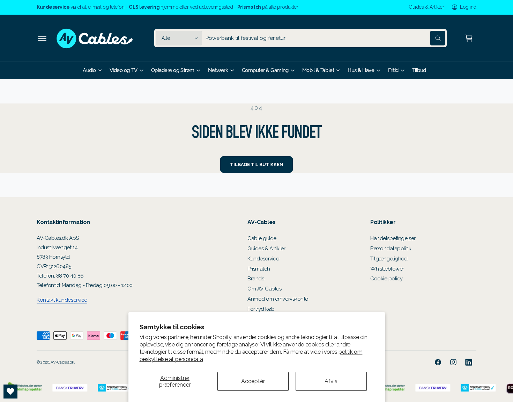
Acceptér (253, 381)
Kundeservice (263, 259)
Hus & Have (361, 70)
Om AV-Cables (264, 289)
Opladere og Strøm (172, 70)
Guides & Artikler (426, 7)
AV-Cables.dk (62, 362)
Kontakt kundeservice (62, 300)
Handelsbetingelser (393, 238)
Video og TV (123, 70)
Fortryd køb (261, 309)
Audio (89, 70)
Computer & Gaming (265, 70)
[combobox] (325, 38)
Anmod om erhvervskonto (277, 299)
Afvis (331, 381)
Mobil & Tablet (318, 70)
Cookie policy (386, 278)
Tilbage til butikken (256, 164)
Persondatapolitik (390, 248)
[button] (42, 38)
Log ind (468, 7)
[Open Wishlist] (10, 392)
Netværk (218, 70)
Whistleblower (387, 269)
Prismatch (258, 269)
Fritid (393, 70)
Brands (255, 278)
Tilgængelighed (389, 259)
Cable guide (261, 238)
